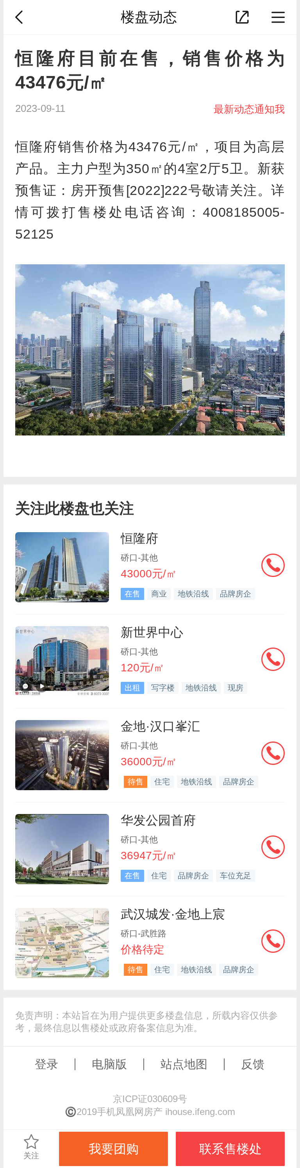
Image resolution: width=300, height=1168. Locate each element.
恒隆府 (139, 538)
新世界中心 (152, 632)
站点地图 (184, 1064)
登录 (46, 1064)
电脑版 (109, 1064)
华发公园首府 (158, 820)
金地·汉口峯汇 (160, 726)
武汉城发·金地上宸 (173, 914)
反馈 (252, 1064)
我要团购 (114, 1149)
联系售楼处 (230, 1149)
